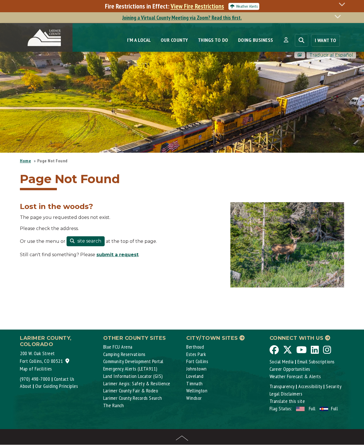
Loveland (194, 376)
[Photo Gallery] (299, 55)
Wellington (196, 390)
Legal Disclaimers (286, 393)
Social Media (282, 361)
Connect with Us (297, 338)
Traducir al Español (331, 55)
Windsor (194, 398)
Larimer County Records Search (132, 398)
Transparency (282, 386)
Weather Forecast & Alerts (295, 376)
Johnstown (196, 368)
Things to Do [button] (213, 40)
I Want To (325, 40)
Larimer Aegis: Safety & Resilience (136, 383)
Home (25, 160)
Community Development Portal (133, 361)
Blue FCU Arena (118, 346)
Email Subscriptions (316, 361)
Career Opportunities (290, 369)
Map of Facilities (36, 368)
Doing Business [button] (255, 40)
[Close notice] (343, 4)
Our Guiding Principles (56, 386)
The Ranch (113, 405)
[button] (286, 40)
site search (88, 241)
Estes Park (196, 354)
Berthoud (195, 346)
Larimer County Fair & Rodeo (130, 390)
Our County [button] (174, 40)
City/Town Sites (212, 338)
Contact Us (64, 379)
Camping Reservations (124, 354)
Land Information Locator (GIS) (133, 376)
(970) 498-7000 (35, 379)
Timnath (194, 383)
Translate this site (287, 401)
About (26, 386)
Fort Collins (197, 361)
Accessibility (310, 386)
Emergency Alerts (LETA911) (130, 368)
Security (334, 386)
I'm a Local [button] (139, 40)
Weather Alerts (247, 6)
